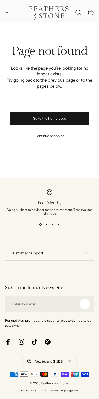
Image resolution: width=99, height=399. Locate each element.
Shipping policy (69, 390)
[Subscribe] (85, 304)
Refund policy (28, 390)
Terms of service (48, 390)
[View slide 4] (59, 224)
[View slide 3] (53, 224)
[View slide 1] (40, 224)
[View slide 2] (46, 224)
